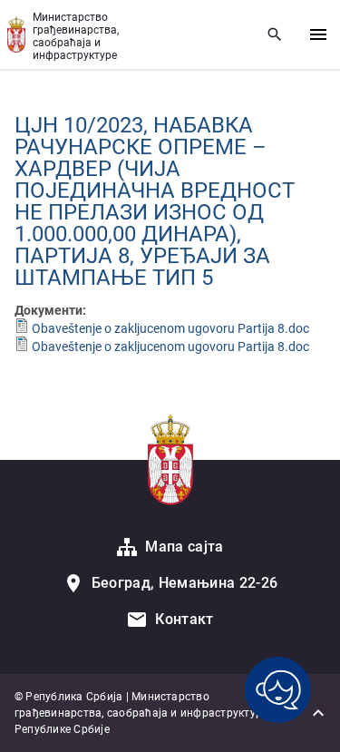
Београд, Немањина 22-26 (184, 582)
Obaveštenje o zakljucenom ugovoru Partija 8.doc (170, 328)
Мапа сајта (184, 546)
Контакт (184, 619)
